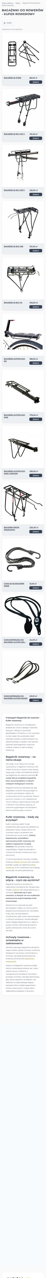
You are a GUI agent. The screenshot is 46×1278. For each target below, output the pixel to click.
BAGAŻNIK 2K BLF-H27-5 (14, 190)
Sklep (18, 3)
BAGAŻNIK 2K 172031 (12, 78)
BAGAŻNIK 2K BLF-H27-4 (14, 134)
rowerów (15, 890)
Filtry (9, 23)
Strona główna (7, 3)
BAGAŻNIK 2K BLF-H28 (13, 246)
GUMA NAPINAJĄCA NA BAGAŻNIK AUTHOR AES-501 (14, 642)
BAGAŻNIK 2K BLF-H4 (13, 303)
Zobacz (36, 82)
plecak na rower (20, 862)
